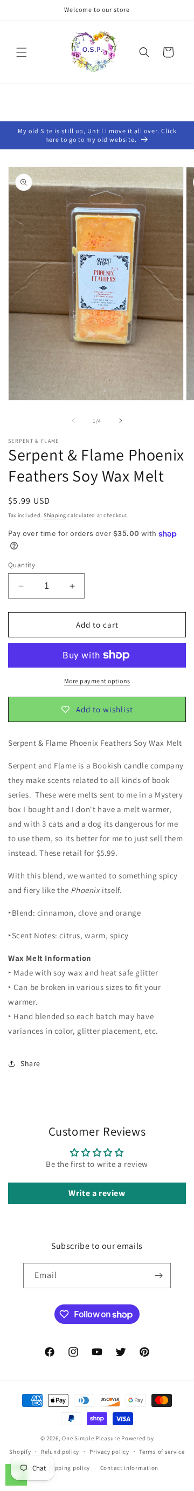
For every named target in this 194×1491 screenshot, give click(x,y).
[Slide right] (121, 420)
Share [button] (30, 1063)
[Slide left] (73, 420)
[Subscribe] (158, 1275)
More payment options (97, 681)
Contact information (129, 1468)
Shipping (55, 515)
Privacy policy (109, 1451)
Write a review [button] (96, 1193)
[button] (21, 52)
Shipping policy (68, 1468)
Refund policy (60, 1451)
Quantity (21, 564)
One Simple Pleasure (91, 1438)
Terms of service (161, 1451)
